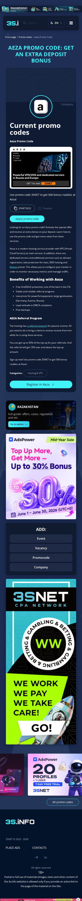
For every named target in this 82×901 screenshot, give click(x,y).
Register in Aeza (38, 384)
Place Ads (13, 848)
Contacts (39, 848)
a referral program (37, 325)
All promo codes (62, 802)
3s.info (12, 881)
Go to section (18, 424)
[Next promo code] (76, 779)
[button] (22, 208)
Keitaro (13, 267)
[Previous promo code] (6, 779)
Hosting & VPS (35, 373)
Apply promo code (27, 219)
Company (67, 104)
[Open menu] (71, 23)
